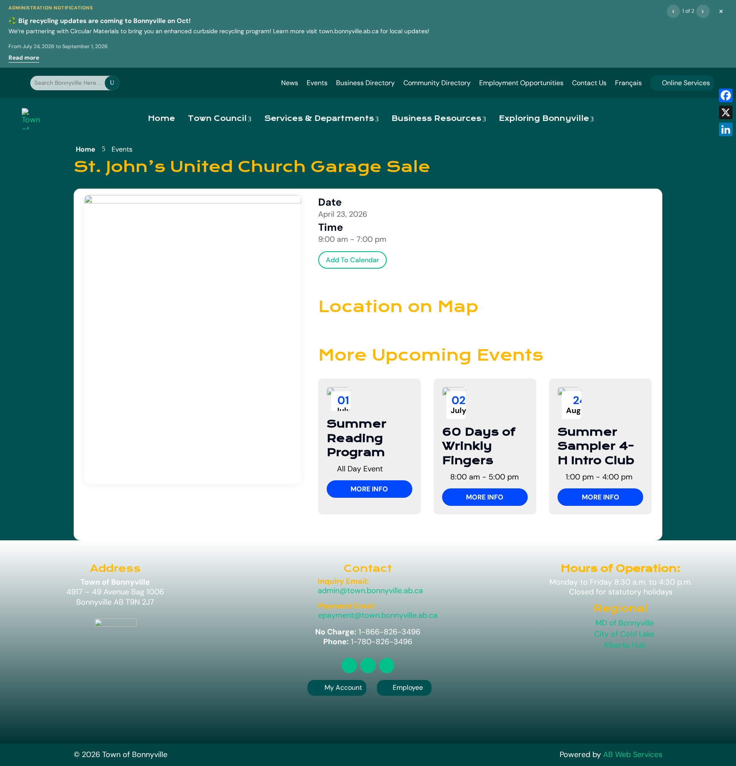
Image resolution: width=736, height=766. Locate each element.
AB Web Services (632, 754)
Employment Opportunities (521, 82)
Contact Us (589, 82)
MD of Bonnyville (624, 623)
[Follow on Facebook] (368, 665)
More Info (369, 489)
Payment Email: (347, 606)
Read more (24, 57)
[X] (725, 112)
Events (317, 82)
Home (161, 118)
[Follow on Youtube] (386, 665)
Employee (404, 687)
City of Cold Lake (624, 634)
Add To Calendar (352, 259)
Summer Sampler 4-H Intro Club (596, 446)
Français (628, 82)
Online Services (682, 82)
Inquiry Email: (343, 581)
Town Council (217, 118)
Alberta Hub (625, 645)
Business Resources (436, 118)
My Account (343, 687)
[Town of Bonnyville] (31, 118)
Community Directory (437, 82)
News (289, 82)
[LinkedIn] (725, 129)
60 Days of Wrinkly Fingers (478, 446)
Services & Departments (319, 118)
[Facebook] (725, 95)
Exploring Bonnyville (544, 118)
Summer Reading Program (356, 438)
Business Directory (365, 82)
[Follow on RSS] (349, 665)
